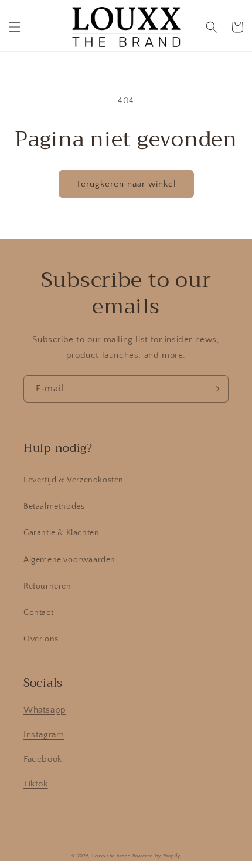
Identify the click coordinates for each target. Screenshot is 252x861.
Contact (38, 612)
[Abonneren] (215, 389)
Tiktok (35, 784)
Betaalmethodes (53, 506)
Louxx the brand (111, 856)
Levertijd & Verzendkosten (73, 480)
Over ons (41, 639)
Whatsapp (44, 710)
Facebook (42, 759)
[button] (15, 27)
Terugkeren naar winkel (126, 184)
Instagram (43, 735)
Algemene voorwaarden (69, 560)
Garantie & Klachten (61, 533)
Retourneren (47, 586)
